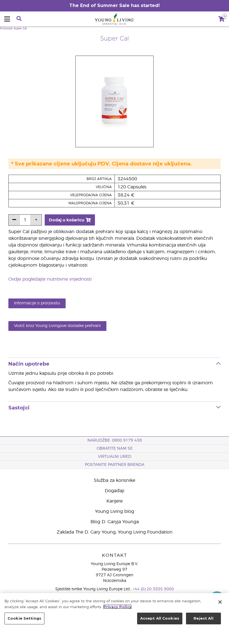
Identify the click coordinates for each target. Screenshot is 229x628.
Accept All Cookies (159, 618)
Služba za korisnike (114, 480)
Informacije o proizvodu (37, 303)
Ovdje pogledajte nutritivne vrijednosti (50, 279)
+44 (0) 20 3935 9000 (153, 589)
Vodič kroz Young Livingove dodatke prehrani (57, 326)
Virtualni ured (114, 457)
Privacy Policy (117, 607)
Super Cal (20, 28)
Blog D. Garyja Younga (114, 522)
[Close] (220, 602)
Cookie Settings (24, 618)
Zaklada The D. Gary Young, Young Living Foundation (115, 532)
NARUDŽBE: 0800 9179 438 (114, 440)
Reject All (203, 618)
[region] (114, 610)
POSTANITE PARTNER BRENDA (114, 465)
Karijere (114, 501)
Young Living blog (114, 511)
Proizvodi (6, 28)
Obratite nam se (115, 449)
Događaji (114, 491)
